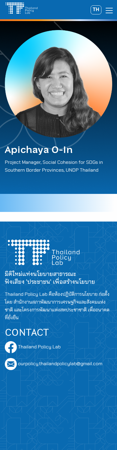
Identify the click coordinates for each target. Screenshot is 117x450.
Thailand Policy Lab (39, 346)
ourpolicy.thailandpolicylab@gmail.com (60, 363)
